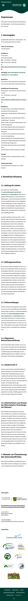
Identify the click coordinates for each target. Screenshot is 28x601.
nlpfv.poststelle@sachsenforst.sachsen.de (12, 521)
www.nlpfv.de (14, 75)
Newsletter (8, 590)
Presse (22, 590)
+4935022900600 (6, 520)
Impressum (18, 595)
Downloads (15, 590)
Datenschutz (10, 595)
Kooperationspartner (9, 592)
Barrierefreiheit (20, 592)
